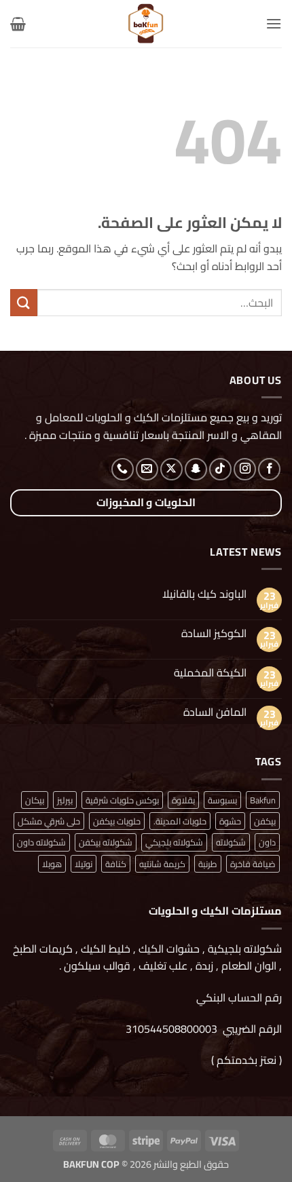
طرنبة (207, 864)
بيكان (34, 800)
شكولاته (231, 842)
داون (267, 842)
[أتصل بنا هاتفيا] (122, 469)
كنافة (115, 864)
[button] (274, 23)
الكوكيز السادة (214, 633)
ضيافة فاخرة (253, 864)
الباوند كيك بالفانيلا (204, 594)
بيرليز (65, 800)
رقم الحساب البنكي (238, 997)
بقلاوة (183, 800)
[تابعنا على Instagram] (245, 469)
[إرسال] (23, 302)
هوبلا (52, 864)
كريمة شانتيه (162, 864)
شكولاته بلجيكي (174, 842)
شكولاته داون (41, 842)
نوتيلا (83, 864)
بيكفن (265, 821)
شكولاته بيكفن (105, 842)
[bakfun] (146, 23)
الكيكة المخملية (210, 672)
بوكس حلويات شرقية (122, 800)
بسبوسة (222, 800)
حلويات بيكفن (117, 821)
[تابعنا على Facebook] (269, 469)
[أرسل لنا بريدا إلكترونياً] (147, 469)
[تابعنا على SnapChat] (196, 469)
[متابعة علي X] (171, 469)
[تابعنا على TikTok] (220, 469)
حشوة (230, 821)
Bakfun (263, 800)
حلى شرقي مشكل (49, 821)
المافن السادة (215, 712)
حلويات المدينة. (179, 821)
